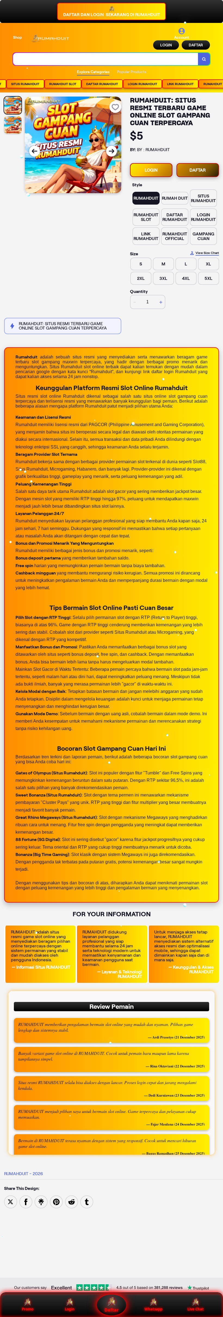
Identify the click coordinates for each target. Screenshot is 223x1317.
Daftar (111, 1310)
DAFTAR (196, 45)
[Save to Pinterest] (56, 1201)
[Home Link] (49, 38)
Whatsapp (153, 1309)
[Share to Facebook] (25, 1201)
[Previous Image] (34, 151)
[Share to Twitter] (10, 1201)
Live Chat (195, 1309)
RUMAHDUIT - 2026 (23, 1173)
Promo (27, 1309)
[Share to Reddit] (71, 1201)
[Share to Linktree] (41, 1201)
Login (70, 1309)
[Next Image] (111, 151)
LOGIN (166, 45)
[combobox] (105, 59)
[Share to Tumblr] (86, 1201)
